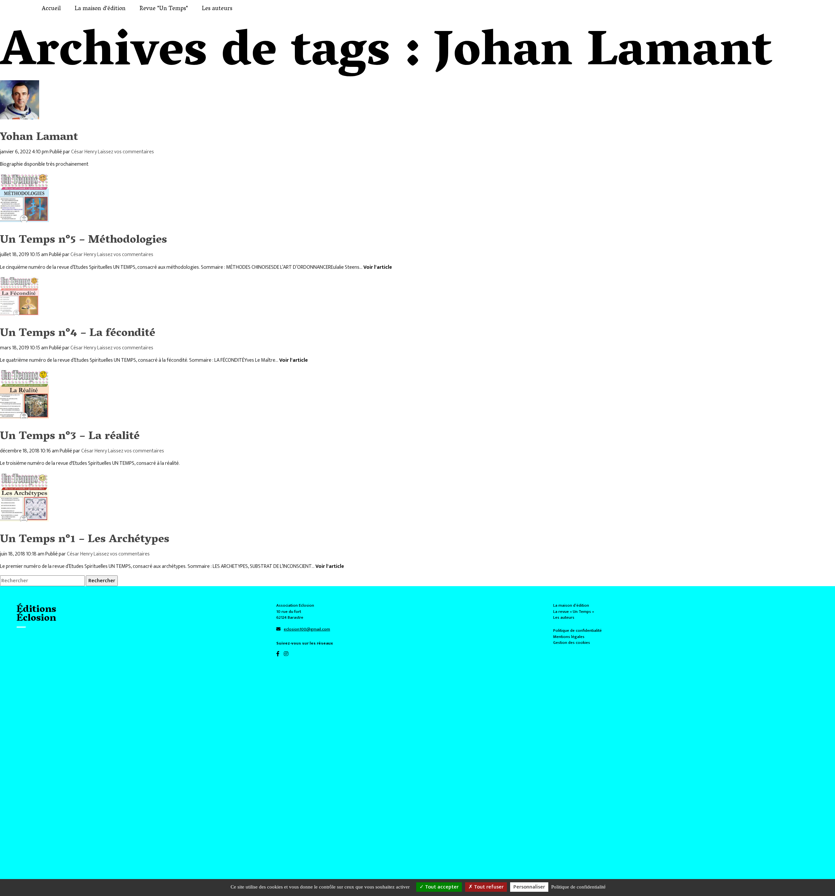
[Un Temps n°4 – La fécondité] (19, 311)
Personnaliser (529, 887)
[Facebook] (280, 654)
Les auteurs (563, 617)
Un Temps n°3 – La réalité (70, 437)
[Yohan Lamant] (19, 115)
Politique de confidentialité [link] (578, 886)
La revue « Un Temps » (573, 611)
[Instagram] (288, 654)
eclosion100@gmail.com (307, 629)
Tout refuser (488, 887)
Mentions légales (568, 636)
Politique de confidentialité (577, 630)
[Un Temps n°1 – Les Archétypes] (24, 517)
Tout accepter (441, 887)
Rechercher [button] (101, 580)
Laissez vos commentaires (126, 151)
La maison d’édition (571, 605)
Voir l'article (377, 267)
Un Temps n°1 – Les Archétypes (84, 540)
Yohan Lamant (39, 137)
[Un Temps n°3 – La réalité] (24, 414)
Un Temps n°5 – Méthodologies (83, 240)
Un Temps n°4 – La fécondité (77, 333)
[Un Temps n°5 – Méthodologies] (24, 218)
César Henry (84, 151)
